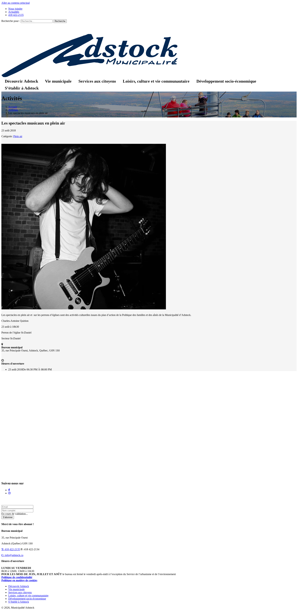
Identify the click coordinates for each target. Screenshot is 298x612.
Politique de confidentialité (16, 577)
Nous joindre (15, 8)
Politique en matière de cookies (19, 580)
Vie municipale (58, 81)
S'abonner (8, 517)
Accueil (12, 106)
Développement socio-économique (226, 81)
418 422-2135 (16, 14)
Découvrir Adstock (21, 81)
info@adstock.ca (12, 555)
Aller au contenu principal (15, 2)
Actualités (13, 11)
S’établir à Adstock (22, 88)
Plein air (17, 136)
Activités (13, 109)
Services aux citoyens (97, 81)
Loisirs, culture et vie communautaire (156, 81)
